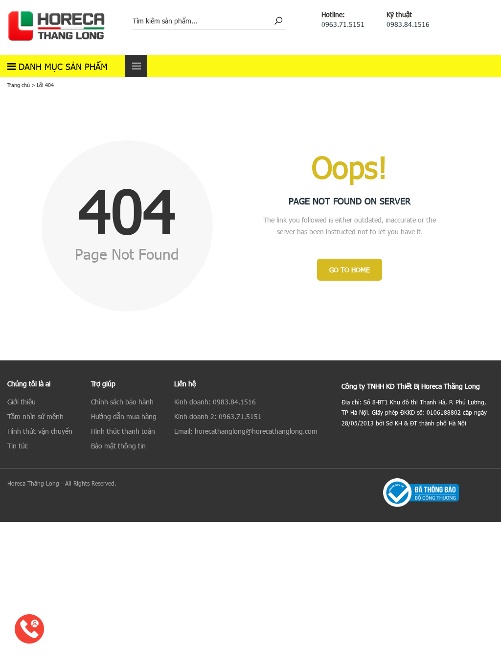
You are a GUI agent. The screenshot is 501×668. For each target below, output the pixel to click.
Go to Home (349, 269)
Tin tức (17, 445)
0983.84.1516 (408, 24)
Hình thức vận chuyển (39, 431)
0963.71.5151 (342, 24)
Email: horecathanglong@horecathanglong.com (246, 431)
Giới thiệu (21, 401)
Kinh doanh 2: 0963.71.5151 (218, 416)
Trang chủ (18, 85)
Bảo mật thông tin (118, 445)
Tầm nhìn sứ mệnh (35, 416)
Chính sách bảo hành (122, 401)
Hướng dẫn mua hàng (124, 416)
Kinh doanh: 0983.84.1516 (215, 401)
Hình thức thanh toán (123, 431)
